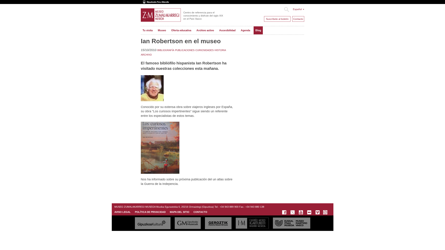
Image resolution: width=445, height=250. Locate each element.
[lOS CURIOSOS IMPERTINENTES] (160, 147)
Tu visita (148, 30)
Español (297, 9)
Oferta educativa (181, 30)
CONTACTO (200, 212)
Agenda (245, 30)
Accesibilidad (227, 30)
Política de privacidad (150, 212)
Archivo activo (205, 30)
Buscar (286, 9)
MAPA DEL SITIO (179, 212)
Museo (162, 30)
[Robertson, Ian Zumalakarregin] (152, 88)
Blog (258, 30)
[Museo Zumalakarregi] (161, 15)
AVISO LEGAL (122, 212)
